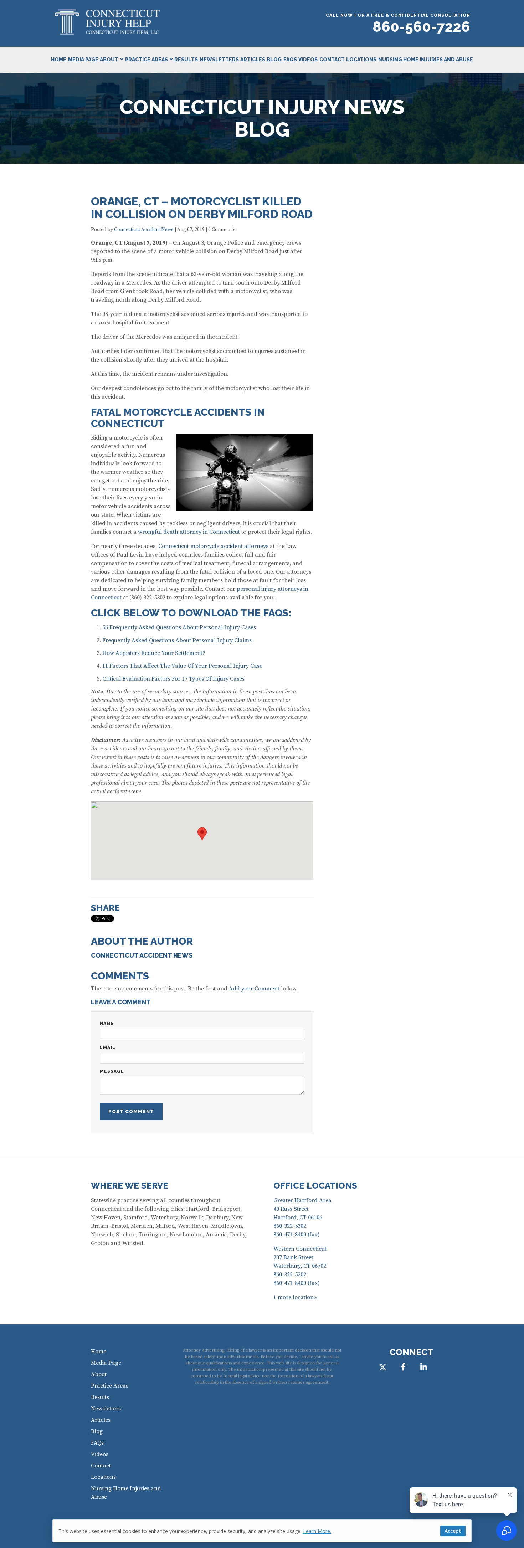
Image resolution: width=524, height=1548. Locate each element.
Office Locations (315, 1185)
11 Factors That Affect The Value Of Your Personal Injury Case (182, 666)
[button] (202, 834)
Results (186, 59)
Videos (308, 59)
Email (107, 1047)
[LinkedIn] (423, 1366)
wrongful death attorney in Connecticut (189, 531)
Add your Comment (254, 988)
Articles (252, 59)
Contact (332, 59)
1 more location (293, 1297)
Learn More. (317, 1531)
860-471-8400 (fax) (296, 1234)
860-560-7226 (421, 26)
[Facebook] (403, 1366)
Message (112, 1071)
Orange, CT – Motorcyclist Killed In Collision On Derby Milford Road (202, 208)
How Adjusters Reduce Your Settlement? (153, 653)
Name (107, 1023)
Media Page (83, 59)
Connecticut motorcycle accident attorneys (213, 546)
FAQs (290, 59)
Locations (361, 59)
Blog (274, 59)
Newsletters (219, 59)
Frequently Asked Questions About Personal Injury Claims (177, 640)
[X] (382, 1366)
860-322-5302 (289, 1226)
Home (58, 59)
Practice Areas (146, 59)
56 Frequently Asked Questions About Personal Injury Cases (179, 627)
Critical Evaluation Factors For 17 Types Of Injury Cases (173, 678)
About (109, 59)
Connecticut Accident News (144, 230)
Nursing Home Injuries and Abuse (425, 59)
